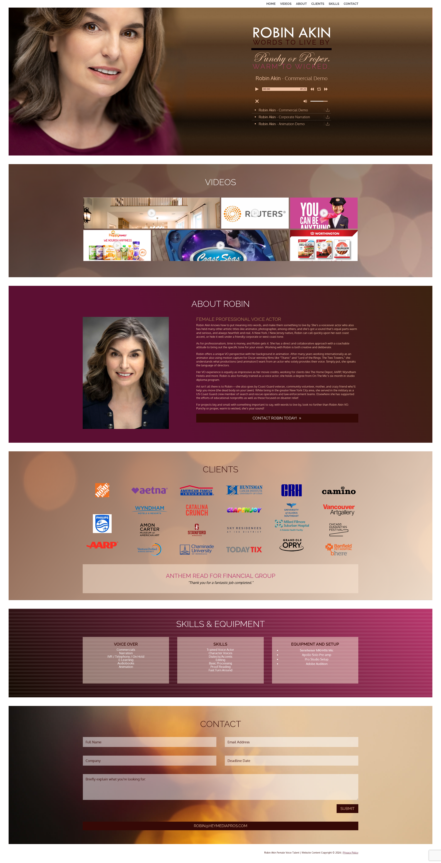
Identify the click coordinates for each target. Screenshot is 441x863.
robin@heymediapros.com (220, 826)
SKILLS (334, 4)
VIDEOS (285, 4)
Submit (347, 808)
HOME (271, 4)
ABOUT (301, 4)
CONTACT (351, 4)
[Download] (327, 110)
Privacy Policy (350, 852)
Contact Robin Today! (275, 418)
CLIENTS (317, 4)
